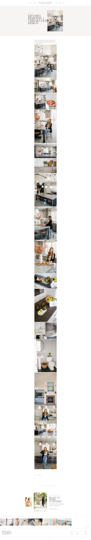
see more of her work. (39, 43)
